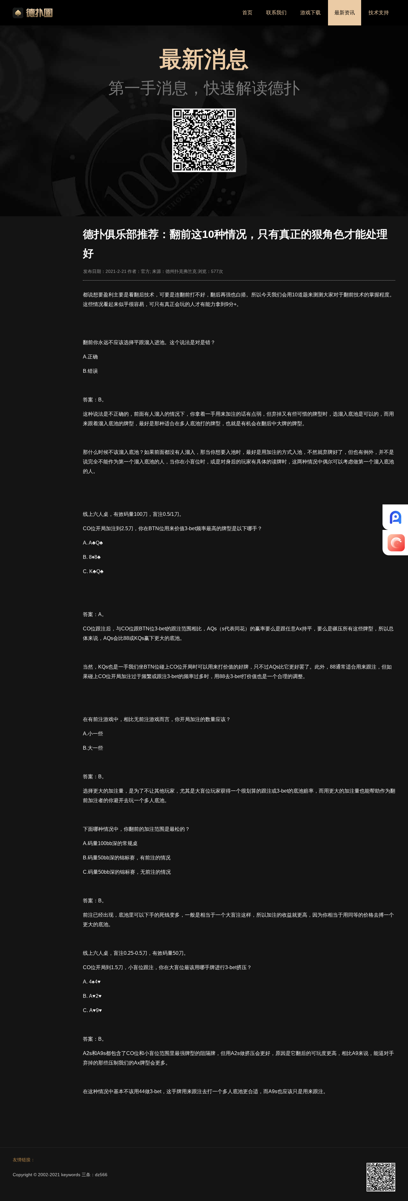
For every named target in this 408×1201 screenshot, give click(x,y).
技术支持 (378, 12)
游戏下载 (310, 12)
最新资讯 (344, 12)
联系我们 (276, 12)
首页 (247, 12)
